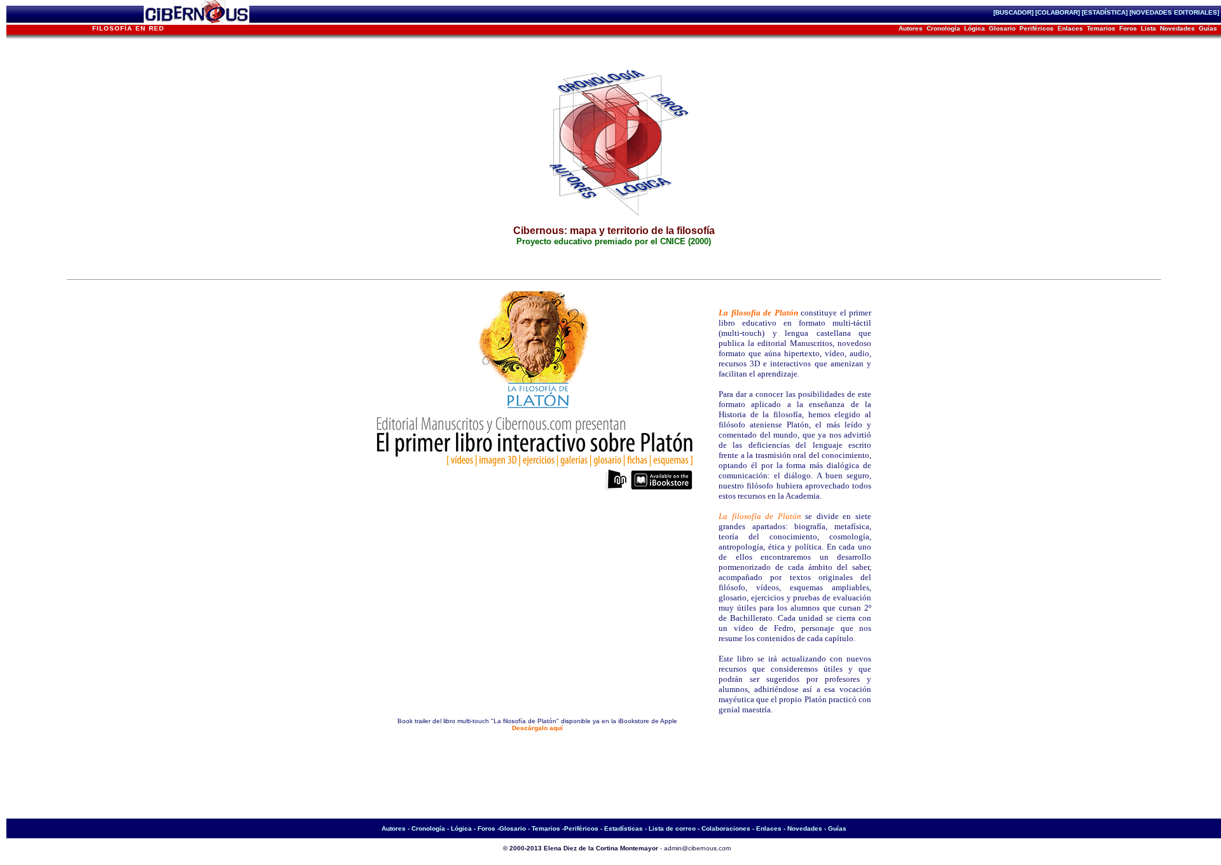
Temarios (1101, 28)
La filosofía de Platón (758, 312)
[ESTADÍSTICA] (1105, 12)
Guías (1208, 28)
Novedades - (807, 828)
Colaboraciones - (728, 828)
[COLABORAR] (1057, 12)
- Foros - (486, 828)
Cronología (943, 28)
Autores (911, 28)
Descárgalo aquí (537, 727)
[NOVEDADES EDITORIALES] (1175, 12)
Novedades (1177, 28)
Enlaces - (771, 828)
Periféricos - (584, 828)
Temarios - (548, 828)
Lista (1148, 28)
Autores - (396, 828)
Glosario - (514, 828)
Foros (1128, 28)
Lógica (974, 28)
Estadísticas (624, 828)
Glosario (1002, 28)
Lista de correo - (675, 828)
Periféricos (1036, 28)
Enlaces (1070, 28)
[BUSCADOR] (1013, 12)
